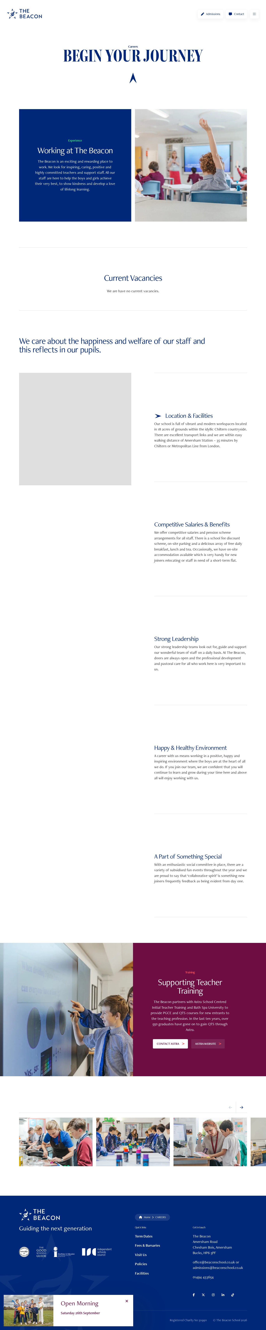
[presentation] (230, 1107)
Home (147, 1217)
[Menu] (254, 14)
